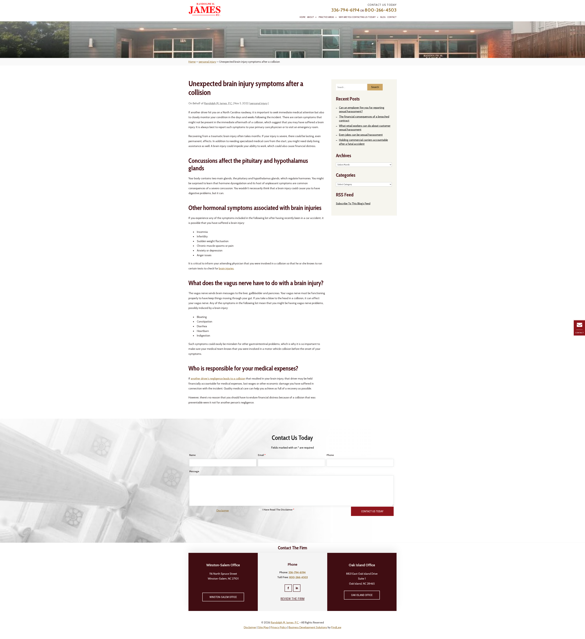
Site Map (263, 627)
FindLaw (336, 627)
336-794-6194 (345, 10)
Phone (330, 455)
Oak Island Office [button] (362, 595)
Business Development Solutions (308, 627)
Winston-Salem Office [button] (223, 597)
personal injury (258, 103)
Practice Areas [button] (326, 17)
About (310, 17)
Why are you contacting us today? (357, 17)
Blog (383, 17)
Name (192, 455)
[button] (582, 617)
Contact (392, 17)
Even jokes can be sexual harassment (361, 134)
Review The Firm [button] (292, 599)
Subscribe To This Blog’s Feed (353, 203)
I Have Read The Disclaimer (278, 509)
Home (302, 17)
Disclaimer (222, 510)
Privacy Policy (279, 627)
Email (262, 455)
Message (194, 471)
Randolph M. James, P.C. (218, 103)
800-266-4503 (381, 10)
